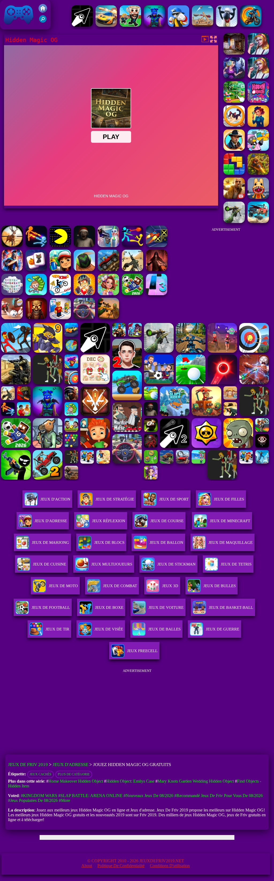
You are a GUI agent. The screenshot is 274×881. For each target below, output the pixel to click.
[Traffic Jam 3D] (84, 318)
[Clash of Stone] (202, 25)
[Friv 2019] (43, 11)
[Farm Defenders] (258, 173)
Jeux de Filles (229, 499)
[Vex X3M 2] (60, 293)
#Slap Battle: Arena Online (90, 795)
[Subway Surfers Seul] (60, 269)
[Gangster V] (234, 197)
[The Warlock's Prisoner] (156, 269)
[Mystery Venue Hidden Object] (258, 77)
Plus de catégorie (74, 774)
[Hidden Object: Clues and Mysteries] (234, 149)
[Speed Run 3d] (156, 245)
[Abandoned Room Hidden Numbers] (234, 53)
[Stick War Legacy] (12, 269)
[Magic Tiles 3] (156, 293)
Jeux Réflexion (108, 521)
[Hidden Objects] (258, 101)
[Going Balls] (84, 269)
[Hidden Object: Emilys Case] (258, 125)
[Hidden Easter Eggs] (234, 101)
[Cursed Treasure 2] (84, 293)
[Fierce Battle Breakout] (178, 25)
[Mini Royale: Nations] (154, 25)
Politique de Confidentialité (120, 865)
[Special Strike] (132, 269)
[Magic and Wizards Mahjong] (36, 269)
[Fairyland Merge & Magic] (108, 293)
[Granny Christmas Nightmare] (84, 245)
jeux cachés (40, 774)
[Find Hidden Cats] (234, 125)
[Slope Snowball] (12, 318)
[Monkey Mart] (36, 293)
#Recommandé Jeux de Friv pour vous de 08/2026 (218, 795)
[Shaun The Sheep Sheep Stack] (226, 25)
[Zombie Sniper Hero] (108, 318)
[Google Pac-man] (60, 245)
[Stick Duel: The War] (132, 245)
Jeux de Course (167, 521)
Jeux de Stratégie (115, 499)
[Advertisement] (226, 268)
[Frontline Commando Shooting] (108, 269)
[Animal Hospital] (258, 197)
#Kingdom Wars (39, 795)
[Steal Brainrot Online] (130, 25)
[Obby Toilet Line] (60, 318)
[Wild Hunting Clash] (12, 245)
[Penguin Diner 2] (258, 149)
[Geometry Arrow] (82, 25)
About (86, 865)
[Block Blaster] (234, 173)
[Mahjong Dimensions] (12, 293)
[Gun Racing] (106, 25)
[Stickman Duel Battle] (36, 245)
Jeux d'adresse (51, 521)
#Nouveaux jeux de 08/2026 (148, 795)
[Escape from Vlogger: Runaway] (132, 293)
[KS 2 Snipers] (234, 221)
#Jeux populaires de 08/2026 (33, 800)
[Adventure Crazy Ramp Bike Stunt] (250, 25)
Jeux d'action (55, 499)
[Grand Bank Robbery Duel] (108, 245)
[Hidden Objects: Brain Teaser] (258, 53)
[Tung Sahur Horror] (36, 318)
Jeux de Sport (174, 499)
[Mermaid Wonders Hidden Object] (234, 77)
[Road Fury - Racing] (258, 221)
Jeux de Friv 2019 (18, 26)
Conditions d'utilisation (170, 865)
